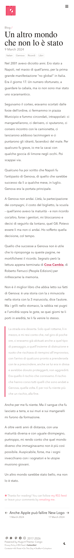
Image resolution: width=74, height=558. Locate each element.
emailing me (47, 499)
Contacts (8, 549)
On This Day (28, 549)
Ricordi (31, 56)
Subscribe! (31, 545)
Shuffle (38, 549)
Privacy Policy (10, 545)
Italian (9, 56)
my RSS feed (59, 495)
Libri (41, 56)
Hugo (21, 542)
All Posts (17, 549)
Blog (7, 28)
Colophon (47, 549)
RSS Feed (21, 545)
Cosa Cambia (54, 264)
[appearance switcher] (64, 543)
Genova (20, 56)
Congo (38, 542)
